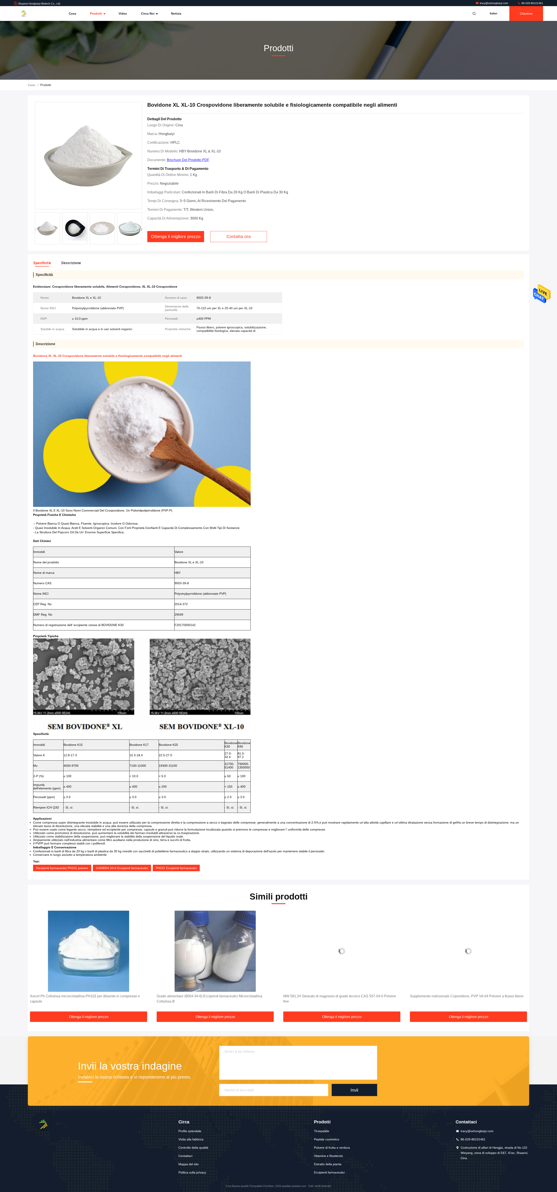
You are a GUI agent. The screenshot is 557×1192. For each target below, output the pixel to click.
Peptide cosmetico (326, 1139)
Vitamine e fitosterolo (328, 1156)
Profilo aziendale (189, 1131)
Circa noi (148, 13)
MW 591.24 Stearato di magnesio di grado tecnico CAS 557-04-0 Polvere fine (213, 998)
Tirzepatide (321, 1131)
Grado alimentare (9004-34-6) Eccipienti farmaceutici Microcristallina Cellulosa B (83, 998)
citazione (526, 13)
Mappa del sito (188, 1164)
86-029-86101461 (532, 3)
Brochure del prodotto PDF (188, 160)
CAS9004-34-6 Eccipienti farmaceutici (122, 868)
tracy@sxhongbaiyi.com (494, 3)
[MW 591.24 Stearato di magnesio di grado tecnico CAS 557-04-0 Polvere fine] (215, 951)
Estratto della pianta (327, 1164)
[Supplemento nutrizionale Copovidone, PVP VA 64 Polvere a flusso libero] (341, 951)
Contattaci (185, 1156)
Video (123, 13)
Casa (72, 13)
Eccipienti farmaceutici (329, 1172)
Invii (354, 1090)
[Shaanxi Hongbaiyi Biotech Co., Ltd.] (27, 13)
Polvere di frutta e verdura (332, 1147)
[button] (141, 229)
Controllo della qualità (193, 1147)
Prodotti (96, 13)
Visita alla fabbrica (190, 1139)
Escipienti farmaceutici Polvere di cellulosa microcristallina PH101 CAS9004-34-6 (461, 998)
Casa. (32, 85)
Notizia (176, 13)
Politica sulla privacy (192, 1172)
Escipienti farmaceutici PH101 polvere (62, 868)
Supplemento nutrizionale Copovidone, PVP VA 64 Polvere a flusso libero (340, 996)
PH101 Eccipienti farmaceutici (176, 868)
